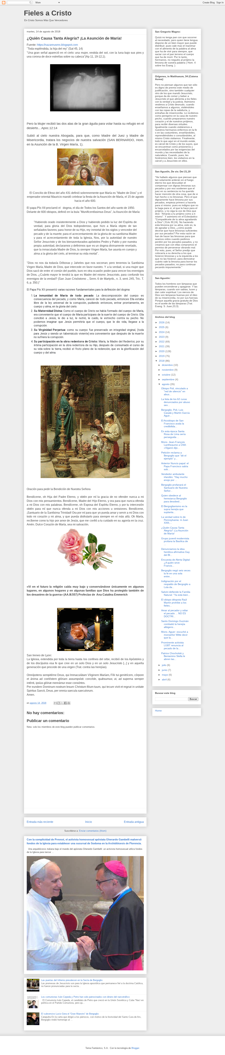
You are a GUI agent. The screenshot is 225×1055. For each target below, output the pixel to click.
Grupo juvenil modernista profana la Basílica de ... (175, 541)
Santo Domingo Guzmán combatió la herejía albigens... (175, 624)
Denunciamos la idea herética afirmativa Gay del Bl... (175, 552)
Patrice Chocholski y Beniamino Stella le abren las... (173, 656)
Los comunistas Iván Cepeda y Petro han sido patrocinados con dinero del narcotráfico (85, 997)
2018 (162, 360)
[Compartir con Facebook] (65, 703)
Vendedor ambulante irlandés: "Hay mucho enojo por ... (174, 477)
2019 (162, 356)
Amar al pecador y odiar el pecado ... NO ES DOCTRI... (174, 613)
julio (164, 665)
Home (158, 710)
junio (165, 670)
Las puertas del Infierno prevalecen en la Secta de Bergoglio (71, 980)
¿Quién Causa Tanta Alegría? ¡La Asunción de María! (174, 530)
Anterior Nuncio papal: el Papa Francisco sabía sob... (175, 466)
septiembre (168, 379)
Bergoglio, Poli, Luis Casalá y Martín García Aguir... (175, 412)
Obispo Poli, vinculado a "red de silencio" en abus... (174, 391)
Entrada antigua (134, 821)
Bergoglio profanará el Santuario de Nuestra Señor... (174, 487)
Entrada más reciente (40, 821)
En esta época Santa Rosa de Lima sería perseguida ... (173, 434)
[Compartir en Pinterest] (68, 703)
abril (164, 679)
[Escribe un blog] (58, 703)
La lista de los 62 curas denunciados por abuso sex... (175, 402)
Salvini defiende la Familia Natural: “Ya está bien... (175, 593)
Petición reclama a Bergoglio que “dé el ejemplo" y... (173, 455)
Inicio (88, 821)
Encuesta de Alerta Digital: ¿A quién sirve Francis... (175, 562)
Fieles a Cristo (48, 13)
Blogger (135, 1048)
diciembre (167, 365)
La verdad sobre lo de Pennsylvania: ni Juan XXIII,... (174, 520)
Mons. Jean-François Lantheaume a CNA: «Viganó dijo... (174, 445)
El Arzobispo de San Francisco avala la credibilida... (172, 423)
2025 (162, 327)
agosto (166, 384)
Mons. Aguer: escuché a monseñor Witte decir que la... (174, 634)
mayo (165, 674)
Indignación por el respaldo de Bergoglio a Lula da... (175, 584)
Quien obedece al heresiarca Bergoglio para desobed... (174, 498)
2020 (162, 351)
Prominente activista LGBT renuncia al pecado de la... (172, 645)
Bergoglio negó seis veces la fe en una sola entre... (175, 573)
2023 (162, 336)
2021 (162, 346)
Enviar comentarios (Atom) (92, 831)
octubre (166, 374)
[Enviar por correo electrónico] (55, 703)
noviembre (168, 369)
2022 (162, 341)
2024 (162, 332)
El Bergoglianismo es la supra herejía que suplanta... (174, 509)
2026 (162, 322)
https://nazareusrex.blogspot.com (57, 44)
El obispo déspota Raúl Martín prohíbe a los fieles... (174, 602)
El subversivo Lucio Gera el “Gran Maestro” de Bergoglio (70, 1013)
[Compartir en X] (62, 703)
